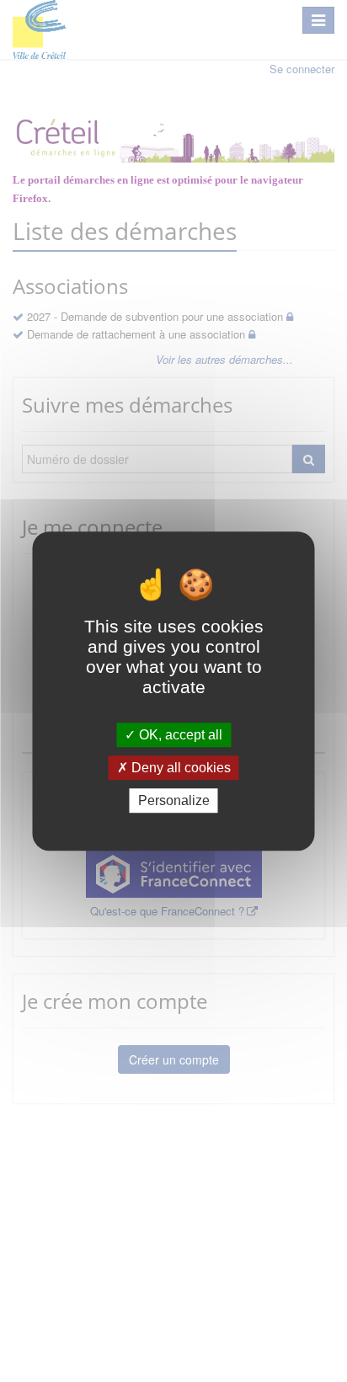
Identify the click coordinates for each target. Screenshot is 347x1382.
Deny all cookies (179, 767)
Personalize (174, 800)
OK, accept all (179, 735)
